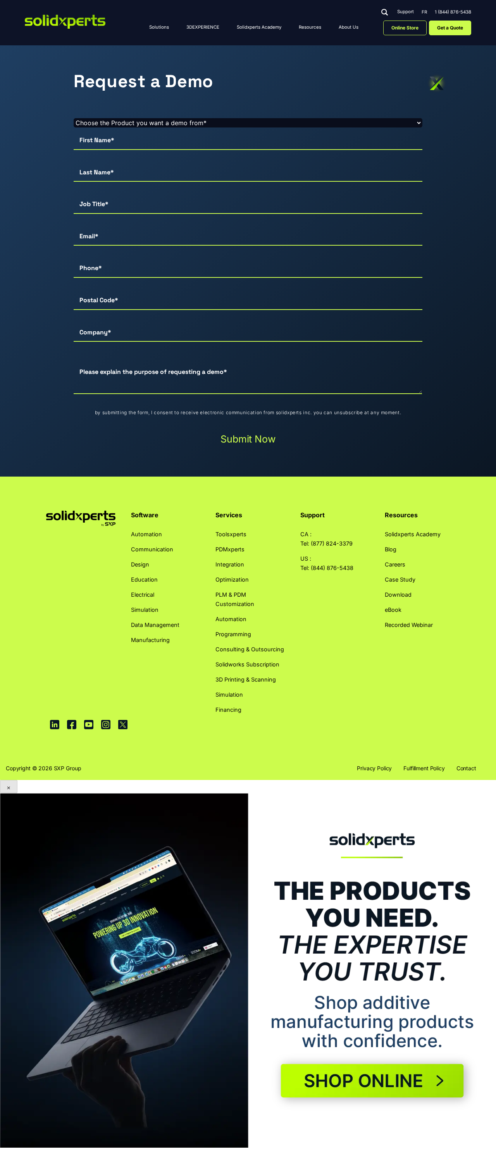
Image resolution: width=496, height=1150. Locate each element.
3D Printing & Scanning (245, 679)
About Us (348, 27)
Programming (233, 634)
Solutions (159, 27)
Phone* (90, 268)
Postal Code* (98, 300)
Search (384, 12)
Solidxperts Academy (259, 27)
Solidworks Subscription (247, 664)
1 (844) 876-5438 (453, 12)
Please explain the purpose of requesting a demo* (153, 372)
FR (424, 12)
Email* (88, 236)
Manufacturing (150, 640)
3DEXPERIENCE (202, 27)
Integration (229, 564)
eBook (393, 609)
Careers (395, 564)
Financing (228, 709)
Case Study (400, 579)
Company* (95, 332)
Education (144, 579)
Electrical (142, 594)
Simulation (144, 609)
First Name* (96, 140)
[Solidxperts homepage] (65, 22)
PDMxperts (230, 549)
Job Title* (93, 204)
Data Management (155, 624)
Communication (152, 549)
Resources (310, 27)
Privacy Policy (374, 768)
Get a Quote (450, 28)
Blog (390, 549)
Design (140, 564)
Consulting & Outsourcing (249, 649)
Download (398, 594)
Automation (146, 534)
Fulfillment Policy (423, 768)
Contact (466, 768)
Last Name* (96, 172)
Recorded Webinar (409, 624)
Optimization (232, 579)
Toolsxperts (230, 534)
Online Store (404, 28)
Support (405, 12)
